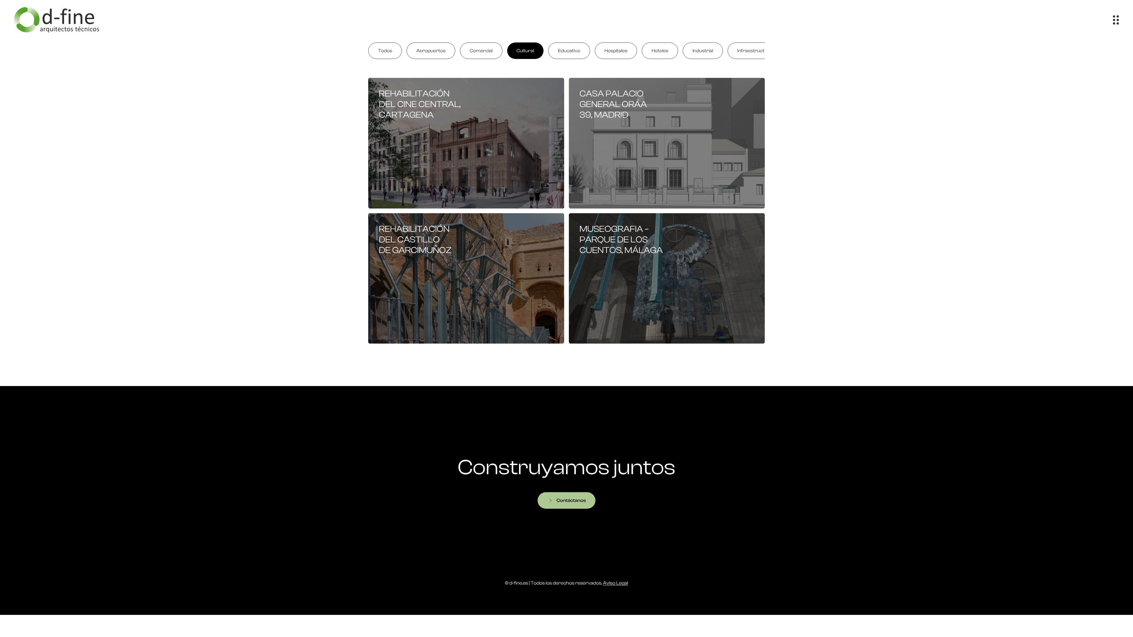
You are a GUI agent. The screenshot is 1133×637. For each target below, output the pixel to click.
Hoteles (659, 50)
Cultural (525, 50)
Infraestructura (754, 50)
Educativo (569, 50)
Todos (385, 50)
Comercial (481, 50)
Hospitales (616, 50)
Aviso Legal (615, 583)
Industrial (702, 50)
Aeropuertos (431, 50)
